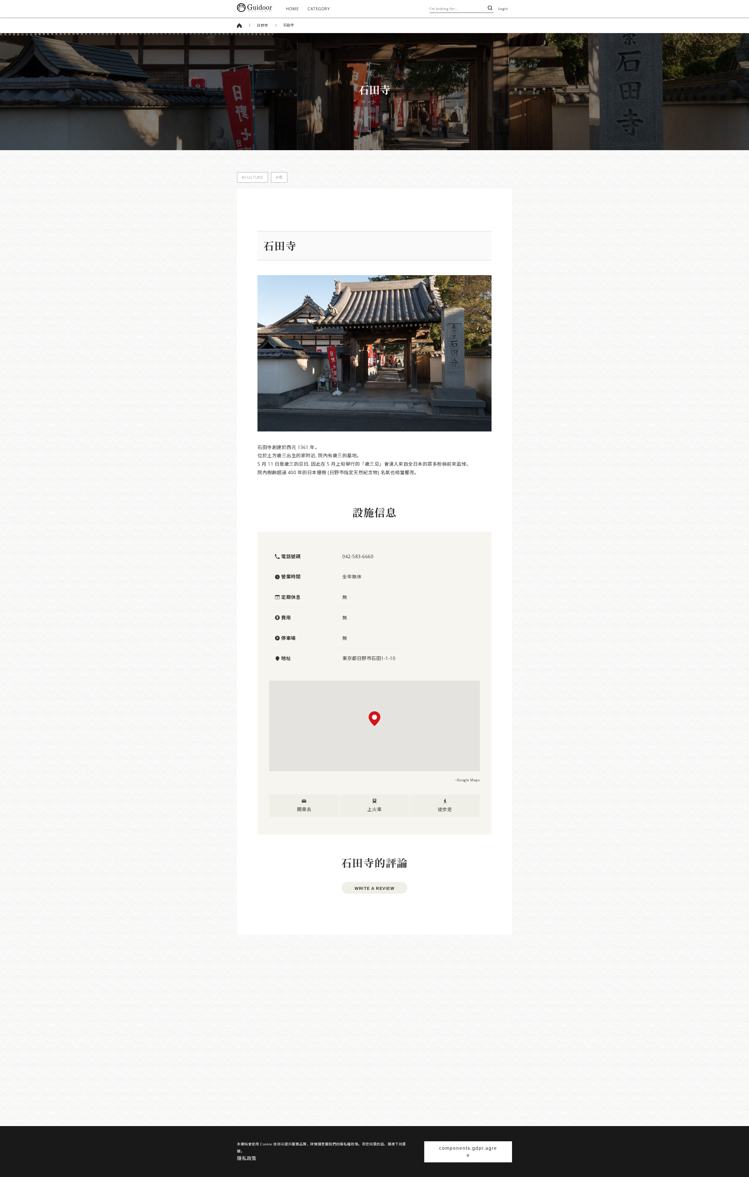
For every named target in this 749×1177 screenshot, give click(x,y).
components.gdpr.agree (468, 1152)
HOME (292, 8)
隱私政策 (246, 1158)
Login (503, 8)
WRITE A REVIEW (374, 888)
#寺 (279, 177)
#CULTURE (252, 177)
